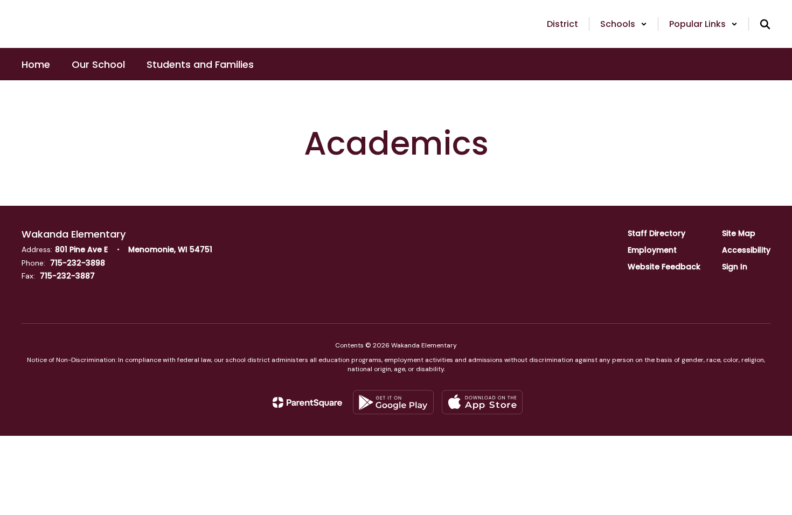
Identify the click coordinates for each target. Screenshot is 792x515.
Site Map (738, 233)
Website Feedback (664, 266)
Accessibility (746, 250)
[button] (623, 24)
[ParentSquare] (307, 402)
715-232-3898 (77, 263)
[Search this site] (765, 24)
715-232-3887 (67, 275)
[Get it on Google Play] (393, 402)
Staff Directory (656, 233)
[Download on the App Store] (482, 402)
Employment (652, 250)
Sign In (734, 266)
